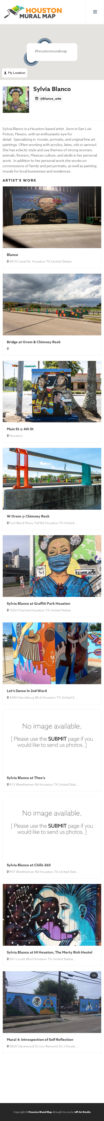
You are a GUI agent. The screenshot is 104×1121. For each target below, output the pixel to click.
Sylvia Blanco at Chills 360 (29, 865)
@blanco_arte (50, 98)
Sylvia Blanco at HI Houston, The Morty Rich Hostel (49, 952)
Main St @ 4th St (20, 429)
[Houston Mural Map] (33, 12)
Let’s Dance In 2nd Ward (27, 691)
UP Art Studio (83, 1112)
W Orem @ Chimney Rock (28, 516)
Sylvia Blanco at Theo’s (26, 778)
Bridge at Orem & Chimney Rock (34, 342)
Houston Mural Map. (41, 1112)
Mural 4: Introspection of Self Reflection (40, 1039)
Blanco (12, 254)
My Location (16, 73)
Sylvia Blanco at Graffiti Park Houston (38, 603)
